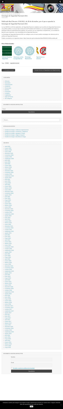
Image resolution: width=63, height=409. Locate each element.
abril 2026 (7, 146)
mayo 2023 (8, 200)
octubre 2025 (8, 156)
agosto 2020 (8, 252)
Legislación (8, 95)
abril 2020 (7, 259)
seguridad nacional (14, 63)
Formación (8, 91)
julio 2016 (7, 335)
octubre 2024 (8, 174)
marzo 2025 (8, 165)
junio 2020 (7, 255)
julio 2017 (7, 314)
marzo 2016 (8, 342)
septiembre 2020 (9, 250)
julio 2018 (7, 295)
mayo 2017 (8, 318)
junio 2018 (7, 297)
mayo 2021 (8, 238)
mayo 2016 (8, 338)
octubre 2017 (8, 309)
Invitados (7, 93)
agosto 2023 (8, 195)
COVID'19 (7, 86)
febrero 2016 (8, 344)
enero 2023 (8, 207)
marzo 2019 (8, 281)
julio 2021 (7, 234)
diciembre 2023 (9, 191)
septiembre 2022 (9, 214)
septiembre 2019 (9, 271)
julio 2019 (7, 274)
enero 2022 (8, 224)
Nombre (13, 357)
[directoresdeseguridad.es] (31, 8)
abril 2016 (7, 340)
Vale (31, 406)
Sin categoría (8, 98)
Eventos (7, 89)
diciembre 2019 (9, 266)
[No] (61, 405)
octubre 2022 (8, 212)
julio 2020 (7, 253)
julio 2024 (7, 179)
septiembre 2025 (9, 158)
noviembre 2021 (9, 228)
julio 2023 (7, 196)
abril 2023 (7, 202)
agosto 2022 (8, 215)
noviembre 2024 (9, 172)
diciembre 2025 (9, 153)
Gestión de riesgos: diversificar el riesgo (15, 136)
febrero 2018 (8, 302)
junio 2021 (7, 236)
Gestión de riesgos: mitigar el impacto (15, 135)
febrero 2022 (8, 222)
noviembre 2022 (9, 210)
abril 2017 (7, 319)
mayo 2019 (8, 278)
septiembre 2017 (9, 311)
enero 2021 (8, 245)
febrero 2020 (8, 262)
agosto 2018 (8, 293)
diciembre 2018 (9, 286)
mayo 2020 (8, 257)
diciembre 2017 (9, 305)
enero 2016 (8, 345)
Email (12, 362)
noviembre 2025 (9, 155)
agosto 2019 (8, 273)
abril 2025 (7, 163)
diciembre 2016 (9, 326)
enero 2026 (8, 151)
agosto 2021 (8, 233)
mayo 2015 (8, 347)
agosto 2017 (8, 312)
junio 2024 (7, 181)
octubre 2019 (8, 269)
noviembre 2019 (9, 267)
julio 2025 (7, 160)
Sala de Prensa (16, 14)
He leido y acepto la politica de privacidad (23, 368)
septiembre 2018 (9, 292)
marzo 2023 (8, 203)
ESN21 (7, 63)
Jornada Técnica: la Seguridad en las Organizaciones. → (47, 71)
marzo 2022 (8, 221)
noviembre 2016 (9, 328)
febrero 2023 (8, 205)
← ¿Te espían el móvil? (8, 70)
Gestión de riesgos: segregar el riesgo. (15, 133)
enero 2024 (8, 189)
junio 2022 (7, 217)
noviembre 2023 (9, 193)
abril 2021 (7, 240)
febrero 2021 (8, 243)
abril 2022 (7, 219)
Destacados (10, 14)
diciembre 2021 (9, 226)
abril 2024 (7, 184)
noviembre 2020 (9, 247)
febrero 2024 (8, 188)
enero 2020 (8, 264)
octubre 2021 (8, 229)
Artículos (4, 14)
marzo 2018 (8, 300)
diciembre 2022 (9, 208)
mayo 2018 (8, 299)
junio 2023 (7, 198)
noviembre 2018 (9, 288)
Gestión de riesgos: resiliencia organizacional (16, 129)
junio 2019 (7, 276)
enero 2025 (8, 169)
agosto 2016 (8, 333)
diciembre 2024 (9, 170)
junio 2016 (7, 337)
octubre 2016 (8, 330)
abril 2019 (7, 279)
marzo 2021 (8, 241)
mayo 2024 (8, 182)
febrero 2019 (8, 283)
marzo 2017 (8, 321)
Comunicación (8, 84)
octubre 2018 (8, 290)
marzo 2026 (8, 148)
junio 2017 (7, 316)
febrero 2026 (8, 150)
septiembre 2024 (9, 176)
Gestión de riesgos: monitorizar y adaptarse (16, 131)
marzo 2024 (8, 186)
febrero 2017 (8, 323)
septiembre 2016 (9, 331)
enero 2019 (8, 285)
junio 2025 (7, 162)
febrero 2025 (8, 167)
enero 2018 (8, 304)
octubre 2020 (8, 248)
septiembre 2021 (9, 231)
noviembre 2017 (9, 307)
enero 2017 (8, 325)
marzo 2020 (8, 260)
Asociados (7, 82)
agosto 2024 (8, 177)
